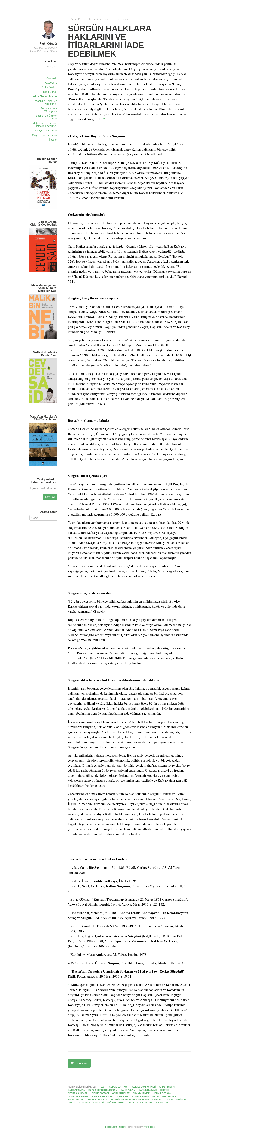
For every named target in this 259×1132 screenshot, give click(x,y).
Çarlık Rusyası (148, 1090)
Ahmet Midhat (167, 1087)
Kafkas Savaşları (102, 1096)
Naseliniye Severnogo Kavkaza (130, 1099)
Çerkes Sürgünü (78, 1093)
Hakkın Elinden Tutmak (43, 96)
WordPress (149, 1126)
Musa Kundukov (98, 1099)
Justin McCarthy (78, 1096)
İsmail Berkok (162, 1093)
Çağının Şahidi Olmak (44, 135)
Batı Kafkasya (76, 1090)
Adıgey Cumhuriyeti (144, 1087)
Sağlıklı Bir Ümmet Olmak (46, 117)
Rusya (71, 1103)
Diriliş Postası (49, 87)
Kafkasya (123, 1096)
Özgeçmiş (51, 82)
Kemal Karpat (140, 1096)
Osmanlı (157, 1099)
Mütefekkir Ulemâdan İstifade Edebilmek (45, 124)
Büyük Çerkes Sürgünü (102, 1090)
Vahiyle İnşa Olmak (46, 130)
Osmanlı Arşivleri (176, 1099)
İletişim (53, 139)
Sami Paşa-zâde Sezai (91, 1103)
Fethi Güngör (48, 43)
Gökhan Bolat (120, 1093)
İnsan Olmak (49, 91)
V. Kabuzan (161, 1103)
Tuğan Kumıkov (116, 1103)
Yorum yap (81, 1063)
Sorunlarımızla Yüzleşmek (49, 110)
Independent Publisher (115, 1126)
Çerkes (164, 1090)
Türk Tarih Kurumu (140, 1103)
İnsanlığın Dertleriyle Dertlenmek (45, 102)
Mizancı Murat (76, 1099)
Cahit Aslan (128, 1090)
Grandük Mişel (142, 1093)
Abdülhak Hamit (119, 1087)
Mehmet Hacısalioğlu (165, 1096)
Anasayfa (51, 77)
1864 (103, 1087)
